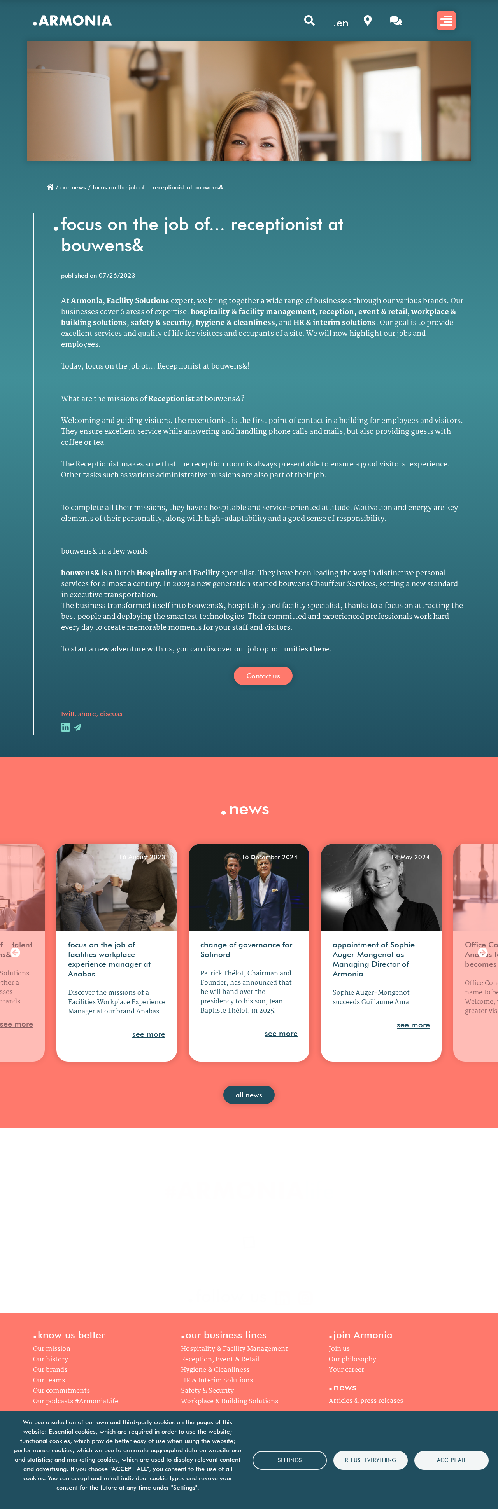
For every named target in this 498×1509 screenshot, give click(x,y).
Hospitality (157, 573)
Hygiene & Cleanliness (215, 1370)
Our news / (75, 187)
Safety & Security (207, 1391)
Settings (290, 1460)
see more (16, 1024)
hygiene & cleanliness (235, 323)
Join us (339, 1349)
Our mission (51, 1349)
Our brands (50, 1370)
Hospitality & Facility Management (234, 1349)
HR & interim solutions (334, 323)
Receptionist (171, 399)
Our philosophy (352, 1359)
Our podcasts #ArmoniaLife (75, 1401)
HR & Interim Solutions (217, 1380)
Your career (346, 1370)
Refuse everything (370, 1460)
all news (249, 1095)
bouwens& (80, 573)
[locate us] (368, 20)
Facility (206, 573)
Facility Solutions (138, 301)
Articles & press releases (366, 1401)
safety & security (161, 323)
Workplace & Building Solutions (229, 1401)
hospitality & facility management (253, 312)
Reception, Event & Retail (220, 1359)
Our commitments (61, 1391)
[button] (15, 953)
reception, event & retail (363, 312)
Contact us (263, 676)
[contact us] (396, 20)
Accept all (451, 1460)
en (343, 22)
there (319, 649)
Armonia (87, 301)
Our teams (49, 1380)
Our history (50, 1359)
